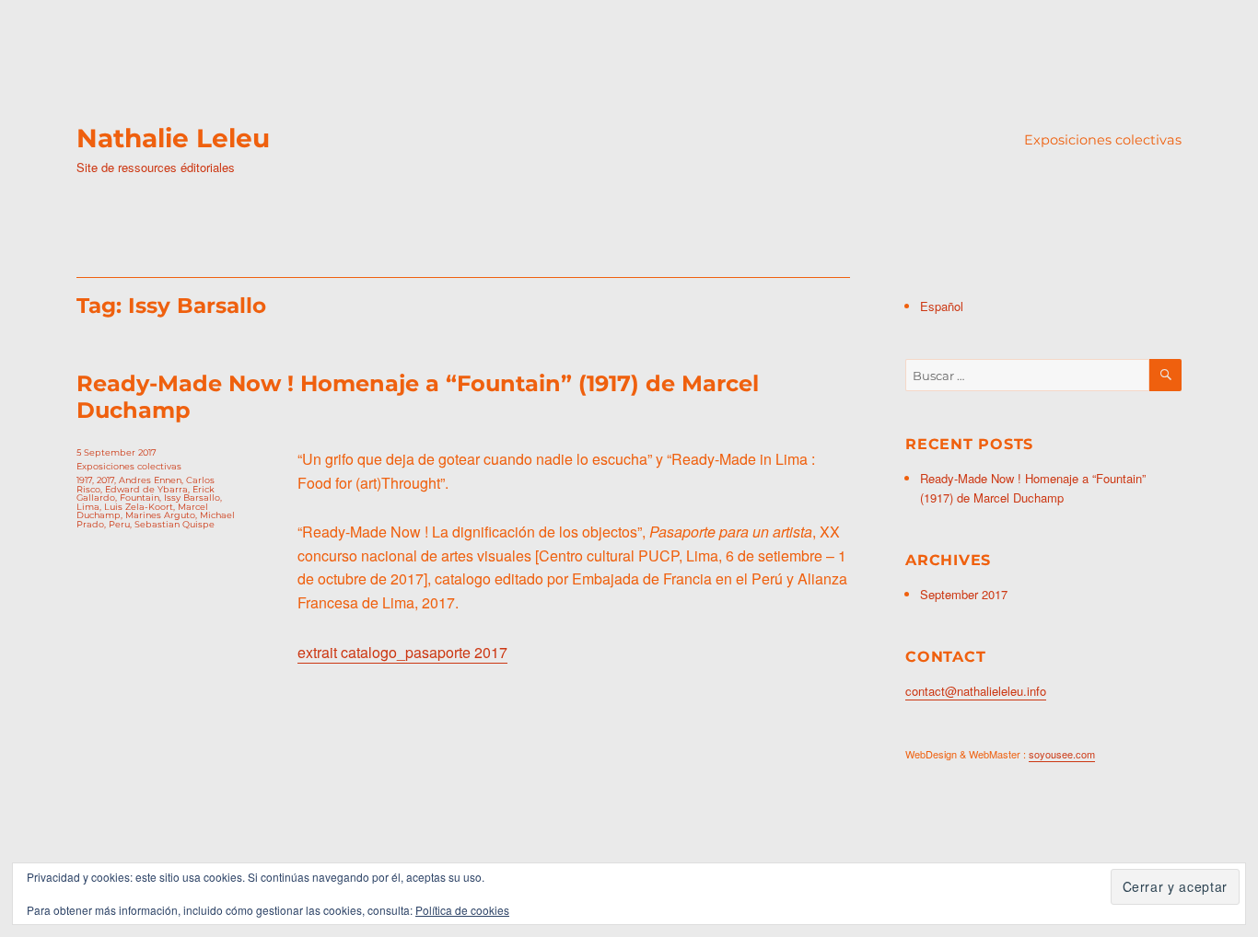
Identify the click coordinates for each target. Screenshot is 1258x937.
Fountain (139, 497)
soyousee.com (1062, 753)
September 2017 (964, 594)
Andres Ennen (150, 480)
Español (941, 306)
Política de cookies (462, 910)
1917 (84, 480)
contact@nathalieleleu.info (975, 691)
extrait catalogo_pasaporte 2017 (402, 652)
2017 (105, 480)
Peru (119, 524)
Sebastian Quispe (174, 524)
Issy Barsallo (192, 497)
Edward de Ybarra (146, 489)
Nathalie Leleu (173, 138)
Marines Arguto (160, 515)
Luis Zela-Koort (138, 507)
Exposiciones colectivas (1103, 140)
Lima (87, 507)
